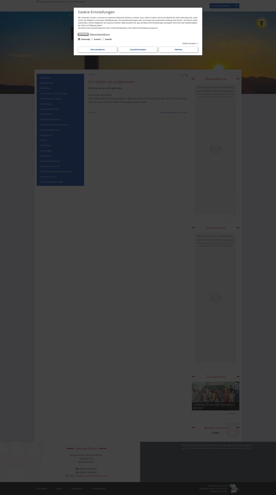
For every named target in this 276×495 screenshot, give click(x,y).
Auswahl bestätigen (138, 50)
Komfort (97, 39)
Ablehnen (178, 50)
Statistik (108, 39)
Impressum (83, 34)
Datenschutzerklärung (100, 34)
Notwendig (85, 39)
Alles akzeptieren (97, 50)
